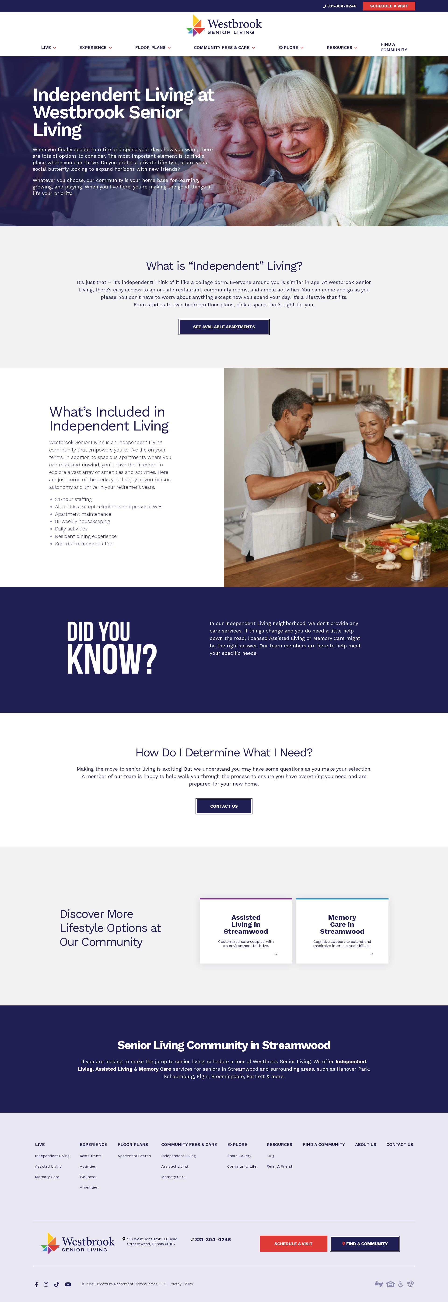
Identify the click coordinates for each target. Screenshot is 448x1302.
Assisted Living (287, 638)
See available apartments (224, 326)
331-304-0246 (341, 5)
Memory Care (329, 638)
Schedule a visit (389, 5)
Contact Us (224, 806)
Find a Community (366, 1243)
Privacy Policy (181, 1284)
